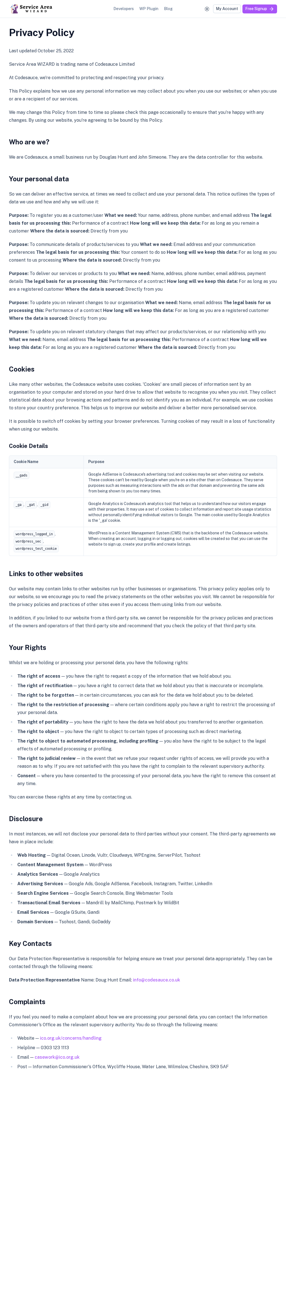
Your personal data (39, 179)
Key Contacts (30, 943)
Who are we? (29, 142)
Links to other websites (46, 573)
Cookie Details (28, 446)
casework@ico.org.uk (57, 1057)
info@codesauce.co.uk (156, 980)
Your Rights (27, 647)
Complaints (27, 1002)
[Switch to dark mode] (206, 8)
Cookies (22, 369)
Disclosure (26, 819)
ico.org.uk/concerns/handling (71, 1038)
